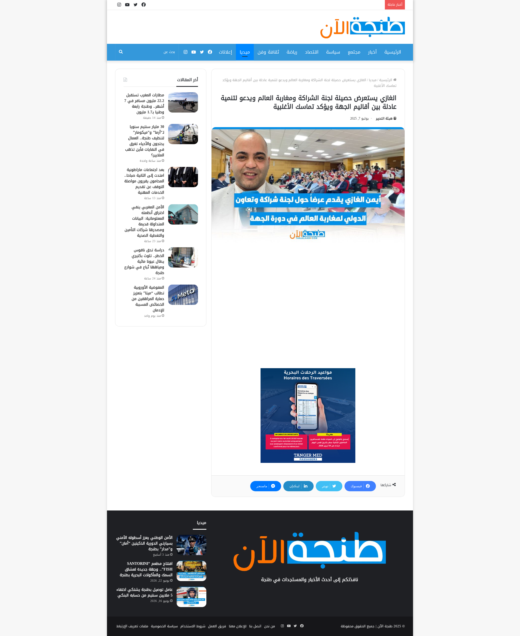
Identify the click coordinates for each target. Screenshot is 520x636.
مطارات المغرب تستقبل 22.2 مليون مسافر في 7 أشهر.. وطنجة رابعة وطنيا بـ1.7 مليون (144, 103)
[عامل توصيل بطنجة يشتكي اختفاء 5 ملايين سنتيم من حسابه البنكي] (191, 597)
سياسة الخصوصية (164, 626)
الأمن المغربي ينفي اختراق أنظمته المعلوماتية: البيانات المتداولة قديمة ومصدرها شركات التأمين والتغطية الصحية (144, 221)
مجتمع (354, 52)
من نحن (269, 626)
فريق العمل (217, 626)
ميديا (245, 52)
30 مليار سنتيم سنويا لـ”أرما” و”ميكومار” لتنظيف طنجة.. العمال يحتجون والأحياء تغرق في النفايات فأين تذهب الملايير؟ (144, 141)
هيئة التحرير (384, 118)
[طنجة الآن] (362, 27)
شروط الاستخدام (192, 626)
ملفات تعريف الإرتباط (132, 626)
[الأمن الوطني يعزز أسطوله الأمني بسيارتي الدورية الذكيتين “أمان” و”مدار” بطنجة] (191, 545)
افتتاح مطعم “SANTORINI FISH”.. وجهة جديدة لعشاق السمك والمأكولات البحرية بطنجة (146, 569)
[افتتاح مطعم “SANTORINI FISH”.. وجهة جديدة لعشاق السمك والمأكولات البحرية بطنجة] (191, 571)
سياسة (333, 52)
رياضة (292, 52)
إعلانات (225, 52)
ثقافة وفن (268, 52)
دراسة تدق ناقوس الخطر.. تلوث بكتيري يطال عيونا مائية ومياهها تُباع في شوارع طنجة (144, 261)
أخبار (372, 52)
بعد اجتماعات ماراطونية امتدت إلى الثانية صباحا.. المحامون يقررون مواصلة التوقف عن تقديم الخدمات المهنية (144, 181)
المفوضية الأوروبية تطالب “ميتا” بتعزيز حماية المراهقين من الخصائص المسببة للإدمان (148, 299)
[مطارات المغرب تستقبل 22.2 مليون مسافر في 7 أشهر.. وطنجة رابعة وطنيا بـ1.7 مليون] (183, 102)
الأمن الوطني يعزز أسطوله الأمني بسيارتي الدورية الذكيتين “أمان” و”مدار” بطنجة (144, 543)
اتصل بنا (255, 626)
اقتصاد (311, 52)
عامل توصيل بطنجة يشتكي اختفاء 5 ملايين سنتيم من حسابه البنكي (144, 592)
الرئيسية (392, 52)
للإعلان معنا (237, 626)
